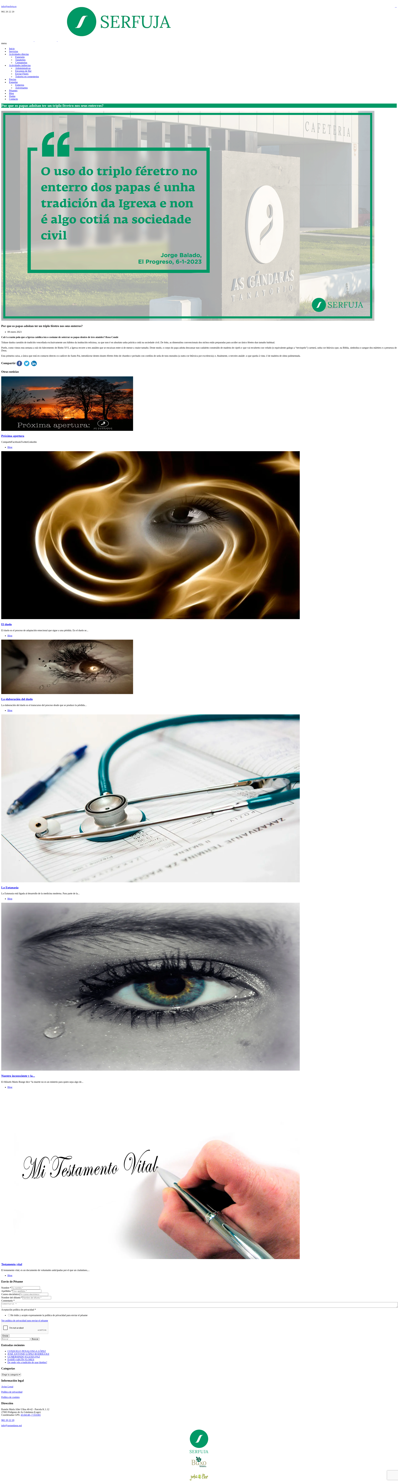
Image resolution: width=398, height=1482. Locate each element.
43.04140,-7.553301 (31, 1415)
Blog (9, 447)
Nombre (6, 1287)
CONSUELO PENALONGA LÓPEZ (26, 1351)
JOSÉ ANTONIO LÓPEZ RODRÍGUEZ (28, 1354)
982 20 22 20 (7, 1420)
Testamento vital (11, 1264)
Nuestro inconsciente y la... (18, 1075)
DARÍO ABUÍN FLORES (20, 1359)
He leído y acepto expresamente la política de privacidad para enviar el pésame (49, 1315)
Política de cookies (10, 1397)
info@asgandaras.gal (11, 1425)
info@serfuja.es (8, 6)
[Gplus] (396, 6)
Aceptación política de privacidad (18, 1309)
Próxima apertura (12, 436)
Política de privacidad (11, 1392)
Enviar (5, 1336)
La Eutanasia (10, 887)
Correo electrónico (10, 1294)
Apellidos (7, 1291)
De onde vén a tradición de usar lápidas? (27, 1362)
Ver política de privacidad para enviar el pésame (24, 1320)
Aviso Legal (7, 1386)
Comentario (8, 1300)
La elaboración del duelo (17, 699)
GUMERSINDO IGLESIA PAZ (23, 1356)
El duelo (6, 624)
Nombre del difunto (11, 1297)
